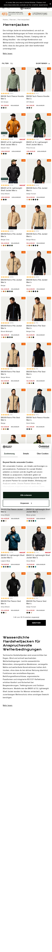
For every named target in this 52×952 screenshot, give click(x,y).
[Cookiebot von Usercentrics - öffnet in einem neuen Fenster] (38, 446)
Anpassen (24, 503)
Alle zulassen (26, 495)
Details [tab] (26, 454)
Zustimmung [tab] (9, 454)
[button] (26, 4)
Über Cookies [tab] (42, 454)
